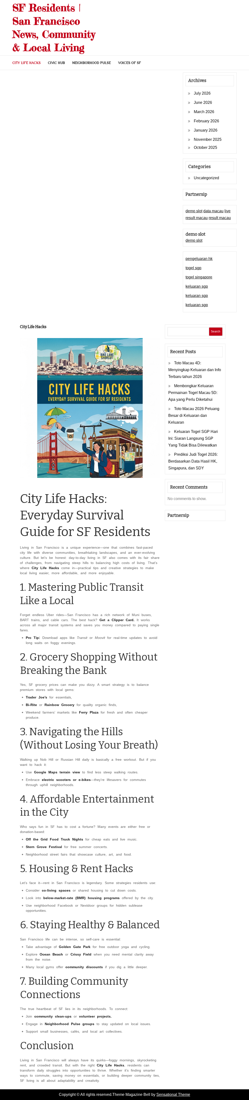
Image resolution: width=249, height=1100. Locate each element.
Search (215, 331)
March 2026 (204, 112)
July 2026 (202, 93)
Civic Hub (56, 63)
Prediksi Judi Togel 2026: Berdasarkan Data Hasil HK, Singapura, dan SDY (193, 461)
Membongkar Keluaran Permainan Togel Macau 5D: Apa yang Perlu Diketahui (192, 393)
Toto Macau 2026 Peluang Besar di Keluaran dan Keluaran (193, 415)
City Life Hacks (26, 63)
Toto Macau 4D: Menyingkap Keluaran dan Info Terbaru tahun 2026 (194, 370)
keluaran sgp (197, 286)
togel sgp (193, 268)
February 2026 (206, 121)
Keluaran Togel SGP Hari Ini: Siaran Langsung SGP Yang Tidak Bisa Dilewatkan (193, 438)
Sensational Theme (173, 1094)
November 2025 (208, 139)
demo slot (194, 211)
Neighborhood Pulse (91, 63)
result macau (220, 218)
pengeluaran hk (199, 259)
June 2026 (203, 102)
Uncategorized (206, 178)
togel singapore (199, 277)
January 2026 (205, 130)
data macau (213, 211)
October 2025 (205, 147)
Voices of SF (129, 63)
